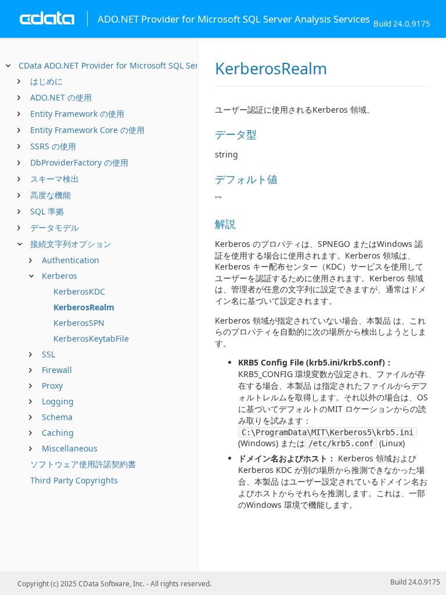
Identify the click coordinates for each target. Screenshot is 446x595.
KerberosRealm (83, 307)
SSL (48, 354)
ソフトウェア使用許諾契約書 (83, 463)
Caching (58, 432)
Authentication (70, 260)
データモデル (54, 227)
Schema (57, 416)
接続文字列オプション (71, 243)
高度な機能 (50, 194)
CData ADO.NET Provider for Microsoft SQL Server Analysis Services (149, 65)
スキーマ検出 (54, 178)
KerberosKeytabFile (91, 338)
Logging (58, 401)
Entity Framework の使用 (77, 113)
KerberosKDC (79, 291)
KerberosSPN (79, 322)
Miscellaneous (70, 448)
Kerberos (59, 275)
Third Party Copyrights (74, 480)
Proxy (52, 385)
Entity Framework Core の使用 (87, 129)
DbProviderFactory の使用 (79, 162)
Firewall (57, 369)
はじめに (46, 81)
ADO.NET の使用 (61, 97)
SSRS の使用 (53, 146)
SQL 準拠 (47, 211)
